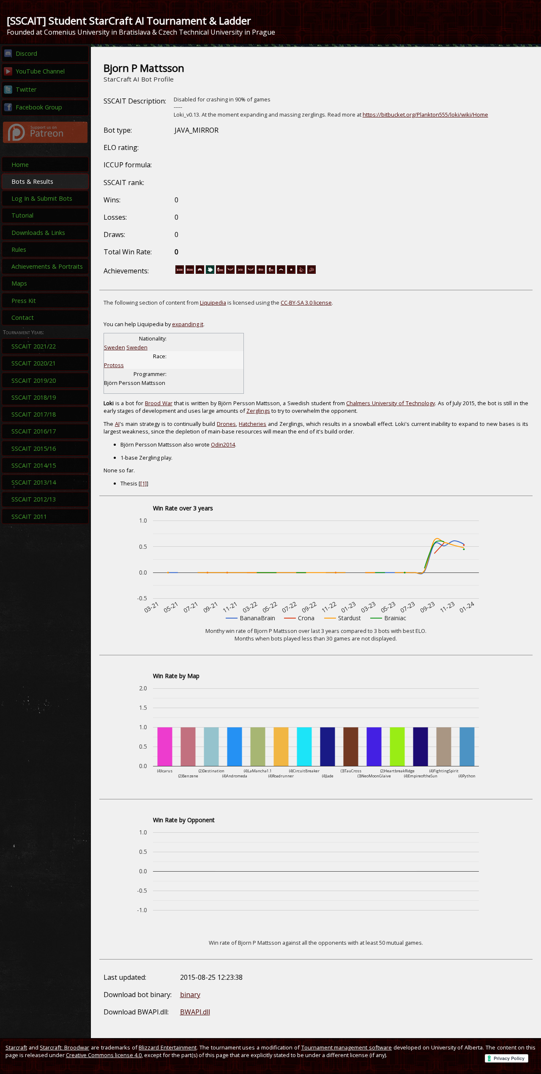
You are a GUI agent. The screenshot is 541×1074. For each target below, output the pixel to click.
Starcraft (16, 1047)
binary (190, 994)
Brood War (158, 403)
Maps (19, 283)
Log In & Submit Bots (41, 198)
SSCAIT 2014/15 (33, 465)
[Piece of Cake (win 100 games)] (281, 272)
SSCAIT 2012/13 (33, 499)
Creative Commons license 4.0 (104, 1055)
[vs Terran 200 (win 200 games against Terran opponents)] (220, 272)
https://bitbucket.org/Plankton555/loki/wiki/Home (425, 114)
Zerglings (258, 410)
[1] (143, 483)
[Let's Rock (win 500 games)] (200, 272)
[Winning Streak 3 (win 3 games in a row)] (251, 272)
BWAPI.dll (195, 1012)
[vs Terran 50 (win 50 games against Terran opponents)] (271, 272)
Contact (22, 317)
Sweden (137, 347)
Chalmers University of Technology (390, 403)
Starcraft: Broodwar (64, 1047)
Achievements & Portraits (47, 266)
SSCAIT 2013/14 (33, 482)
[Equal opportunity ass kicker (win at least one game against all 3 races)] (301, 272)
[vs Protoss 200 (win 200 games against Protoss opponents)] (180, 272)
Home (20, 165)
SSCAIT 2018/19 (33, 397)
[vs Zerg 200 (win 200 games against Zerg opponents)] (190, 272)
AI (117, 424)
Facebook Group (39, 107)
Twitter (26, 89)
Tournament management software (346, 1047)
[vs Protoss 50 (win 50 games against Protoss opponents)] (240, 272)
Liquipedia (213, 302)
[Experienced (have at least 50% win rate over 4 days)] (291, 272)
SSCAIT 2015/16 (33, 448)
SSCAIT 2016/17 (33, 431)
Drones (226, 424)
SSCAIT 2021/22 (33, 346)
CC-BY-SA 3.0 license (306, 302)
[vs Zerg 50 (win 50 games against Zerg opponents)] (261, 272)
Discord (26, 53)
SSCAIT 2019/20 (33, 380)
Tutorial (22, 215)
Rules (18, 249)
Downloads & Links (38, 233)
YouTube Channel (40, 71)
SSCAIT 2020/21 (33, 363)
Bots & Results (32, 181)
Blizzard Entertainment (168, 1047)
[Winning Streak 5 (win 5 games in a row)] (230, 272)
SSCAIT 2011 (29, 516)
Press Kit (23, 301)
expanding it (187, 324)
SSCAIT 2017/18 (33, 414)
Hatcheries (252, 424)
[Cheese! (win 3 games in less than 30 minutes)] (311, 272)
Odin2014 (223, 444)
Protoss (114, 365)
